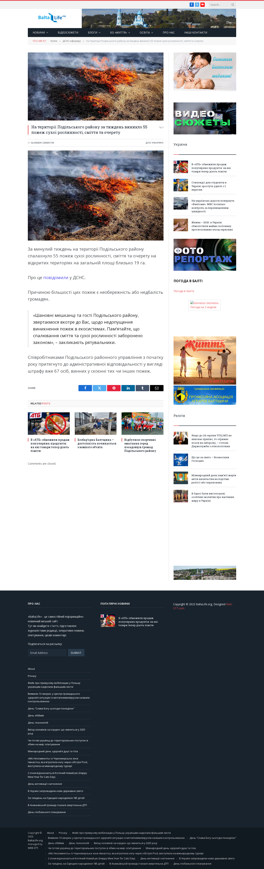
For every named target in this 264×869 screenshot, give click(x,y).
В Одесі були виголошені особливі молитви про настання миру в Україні (213, 497)
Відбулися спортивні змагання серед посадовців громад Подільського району (140, 445)
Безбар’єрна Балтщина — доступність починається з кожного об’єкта (96, 443)
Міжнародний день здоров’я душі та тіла (53, 751)
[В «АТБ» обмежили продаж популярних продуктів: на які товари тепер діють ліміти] (49, 423)
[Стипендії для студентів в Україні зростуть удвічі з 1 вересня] (181, 185)
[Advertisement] (205, 534)
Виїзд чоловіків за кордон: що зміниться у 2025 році (125, 843)
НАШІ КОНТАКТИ (195, 32)
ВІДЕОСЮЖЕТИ (68, 32)
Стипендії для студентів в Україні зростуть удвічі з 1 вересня (209, 186)
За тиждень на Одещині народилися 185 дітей (56, 798)
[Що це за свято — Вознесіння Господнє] (181, 460)
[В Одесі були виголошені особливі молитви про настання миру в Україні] (181, 496)
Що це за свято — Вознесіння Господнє (210, 459)
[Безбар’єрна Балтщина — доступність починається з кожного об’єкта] (96, 423)
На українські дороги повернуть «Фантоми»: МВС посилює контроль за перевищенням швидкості (213, 206)
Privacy (32, 676)
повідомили (56, 277)
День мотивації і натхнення (45, 784)
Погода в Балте (184, 291)
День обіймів (36, 715)
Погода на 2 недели (203, 307)
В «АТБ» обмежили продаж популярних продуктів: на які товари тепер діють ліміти (50, 445)
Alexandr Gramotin (42, 142)
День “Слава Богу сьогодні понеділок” (51, 708)
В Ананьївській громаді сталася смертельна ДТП (57, 805)
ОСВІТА (145, 32)
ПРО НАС (169, 32)
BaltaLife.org (35, 840)
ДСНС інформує (155, 142)
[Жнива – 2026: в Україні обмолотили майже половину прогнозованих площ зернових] (181, 225)
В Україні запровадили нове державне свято (55, 791)
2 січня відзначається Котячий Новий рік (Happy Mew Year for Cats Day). (91, 858)
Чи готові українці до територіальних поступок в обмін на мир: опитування (58, 742)
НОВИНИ (39, 32)
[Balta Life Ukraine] (52, 18)
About (31, 668)
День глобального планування (47, 812)
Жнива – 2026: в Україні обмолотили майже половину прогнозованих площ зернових (212, 226)
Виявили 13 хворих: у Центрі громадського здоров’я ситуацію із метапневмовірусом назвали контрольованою (59, 697)
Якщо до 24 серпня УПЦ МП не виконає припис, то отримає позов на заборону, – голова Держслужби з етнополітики (212, 441)
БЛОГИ (92, 32)
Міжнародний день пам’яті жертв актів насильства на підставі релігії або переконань (214, 479)
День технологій (38, 722)
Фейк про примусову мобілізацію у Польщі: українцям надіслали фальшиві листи (54, 684)
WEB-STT (33, 848)
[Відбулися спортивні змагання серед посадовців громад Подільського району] (143, 423)
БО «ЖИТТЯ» (118, 32)
